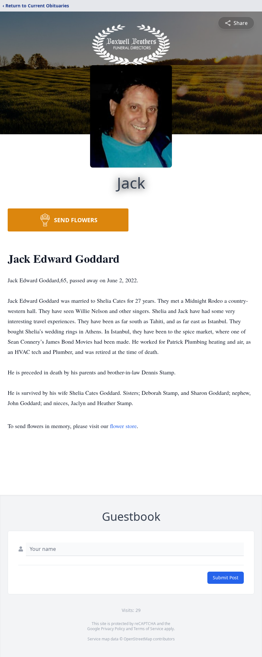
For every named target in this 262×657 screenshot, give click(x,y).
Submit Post (225, 578)
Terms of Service (148, 628)
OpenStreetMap (138, 639)
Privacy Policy (113, 628)
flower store (123, 426)
